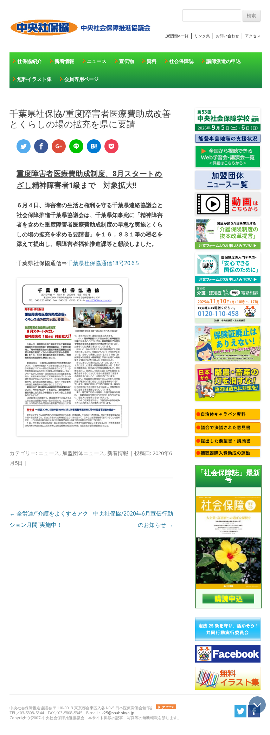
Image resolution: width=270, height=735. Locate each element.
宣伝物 (126, 61)
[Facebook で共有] (41, 146)
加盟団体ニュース (83, 452)
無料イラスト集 (34, 79)
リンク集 (202, 35)
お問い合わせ (227, 35)
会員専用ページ (81, 79)
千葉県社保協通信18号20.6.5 (103, 263)
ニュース (97, 61)
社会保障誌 (181, 61)
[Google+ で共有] (59, 146)
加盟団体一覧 (176, 35)
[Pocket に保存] (111, 146)
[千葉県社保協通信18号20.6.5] (72, 434)
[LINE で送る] (76, 146)
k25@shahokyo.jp (118, 712)
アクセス (253, 35)
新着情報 (64, 61)
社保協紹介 (29, 61)
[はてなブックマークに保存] (94, 146)
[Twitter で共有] (24, 146)
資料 (151, 61)
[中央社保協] (81, 42)
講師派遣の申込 (223, 61)
